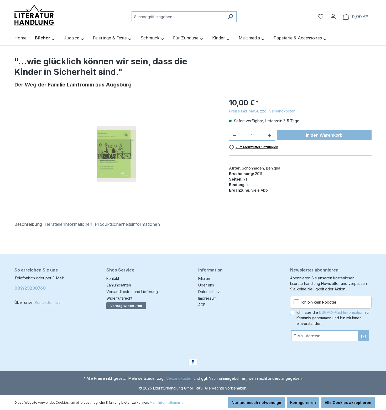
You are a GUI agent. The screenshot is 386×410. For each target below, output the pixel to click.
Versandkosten (179, 378)
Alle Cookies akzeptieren (348, 402)
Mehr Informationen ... (166, 402)
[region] (116, 153)
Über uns (206, 285)
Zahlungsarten (118, 285)
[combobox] (178, 16)
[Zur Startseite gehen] (34, 15)
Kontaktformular (48, 302)
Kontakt (112, 278)
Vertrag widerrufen (126, 306)
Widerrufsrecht (119, 298)
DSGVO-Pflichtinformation (341, 312)
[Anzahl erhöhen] (269, 135)
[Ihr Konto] (333, 16)
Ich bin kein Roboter (318, 302)
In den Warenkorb (324, 135)
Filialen (204, 278)
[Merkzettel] (320, 16)
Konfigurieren (303, 402)
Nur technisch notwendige (256, 402)
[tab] (28, 224)
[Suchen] (230, 16)
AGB (202, 305)
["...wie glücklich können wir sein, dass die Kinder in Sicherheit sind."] (116, 154)
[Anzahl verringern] (234, 135)
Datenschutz (209, 291)
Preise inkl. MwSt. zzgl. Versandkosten (262, 111)
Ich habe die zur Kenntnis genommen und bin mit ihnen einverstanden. (333, 318)
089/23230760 (30, 288)
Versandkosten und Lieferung (132, 291)
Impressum (207, 298)
